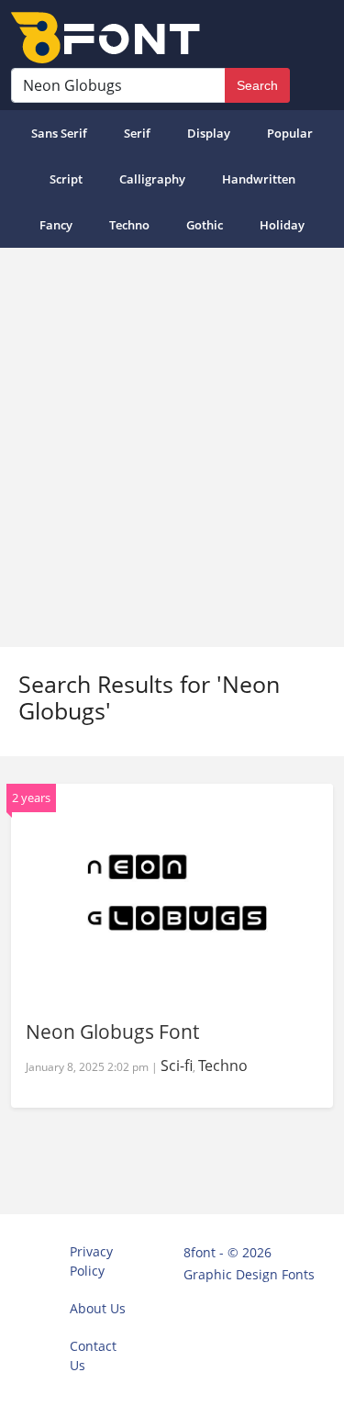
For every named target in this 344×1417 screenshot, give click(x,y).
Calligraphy (152, 179)
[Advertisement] (172, 447)
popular (290, 133)
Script (66, 179)
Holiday (282, 225)
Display (208, 133)
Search (257, 85)
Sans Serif (59, 133)
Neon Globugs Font (112, 1031)
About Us (98, 1308)
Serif (137, 133)
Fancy (55, 225)
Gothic (204, 225)
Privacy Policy (91, 1261)
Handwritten (258, 179)
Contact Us (93, 1355)
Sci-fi (177, 1065)
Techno (129, 225)
